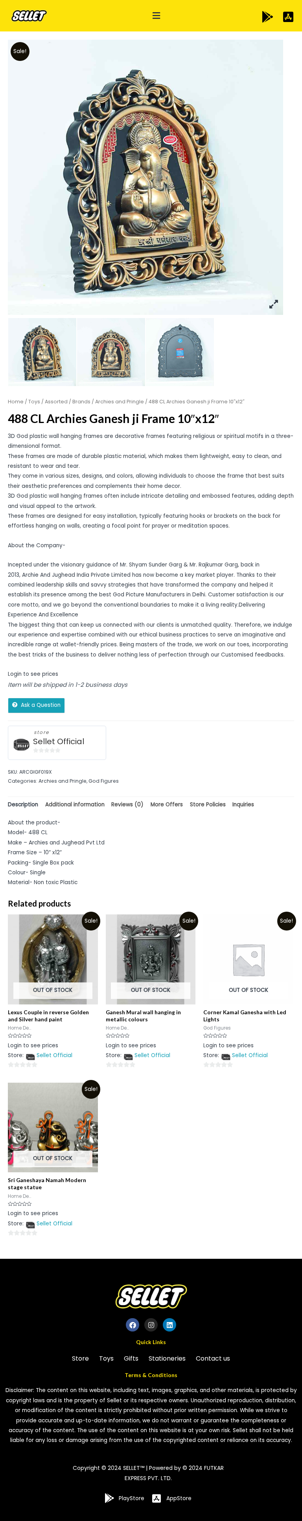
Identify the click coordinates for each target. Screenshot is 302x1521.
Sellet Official (58, 742)
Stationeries (167, 1358)
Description (23, 804)
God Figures (103, 781)
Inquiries (243, 804)
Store (80, 1358)
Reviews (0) (127, 804)
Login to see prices (33, 674)
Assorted (56, 401)
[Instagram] (151, 1325)
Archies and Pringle (119, 401)
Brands (81, 401)
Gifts (131, 1358)
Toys (34, 401)
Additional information (75, 804)
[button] (156, 15)
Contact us (213, 1358)
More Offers (167, 804)
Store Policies (208, 804)
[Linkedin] (169, 1325)
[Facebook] (132, 1325)
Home (16, 401)
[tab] (23, 804)
